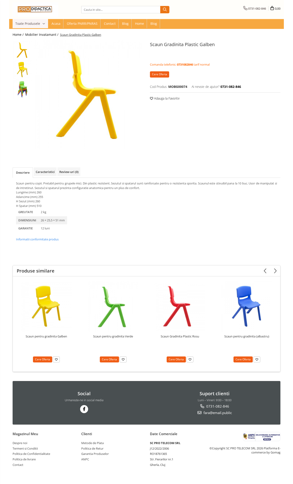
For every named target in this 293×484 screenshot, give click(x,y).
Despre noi (20, 443)
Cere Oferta (159, 74)
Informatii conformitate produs (37, 239)
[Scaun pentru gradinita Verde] (113, 306)
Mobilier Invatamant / (42, 34)
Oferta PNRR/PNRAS (82, 23)
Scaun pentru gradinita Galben (46, 336)
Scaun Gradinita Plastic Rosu (180, 336)
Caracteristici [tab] (45, 172)
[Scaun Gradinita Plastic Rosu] (180, 306)
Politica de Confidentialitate (31, 454)
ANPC (85, 459)
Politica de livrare (24, 459)
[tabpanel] (88, 94)
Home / (18, 34)
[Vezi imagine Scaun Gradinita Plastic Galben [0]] (22, 50)
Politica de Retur (92, 448)
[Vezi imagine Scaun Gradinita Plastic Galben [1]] (22, 69)
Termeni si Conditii (25, 448)
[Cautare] (164, 9)
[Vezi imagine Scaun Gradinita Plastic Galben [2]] (22, 89)
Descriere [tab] (23, 172)
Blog (125, 23)
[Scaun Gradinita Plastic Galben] (88, 94)
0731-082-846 (217, 406)
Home (139, 23)
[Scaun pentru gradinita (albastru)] (247, 306)
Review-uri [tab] (69, 172)
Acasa (56, 23)
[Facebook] (84, 409)
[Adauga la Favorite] (56, 359)
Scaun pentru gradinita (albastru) (246, 336)
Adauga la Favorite (166, 98)
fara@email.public (217, 412)
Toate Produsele (28, 23)
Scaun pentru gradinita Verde (113, 336)
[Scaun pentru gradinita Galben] (46, 306)
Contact (110, 23)
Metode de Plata (92, 443)
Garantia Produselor (95, 454)
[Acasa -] (35, 9)
